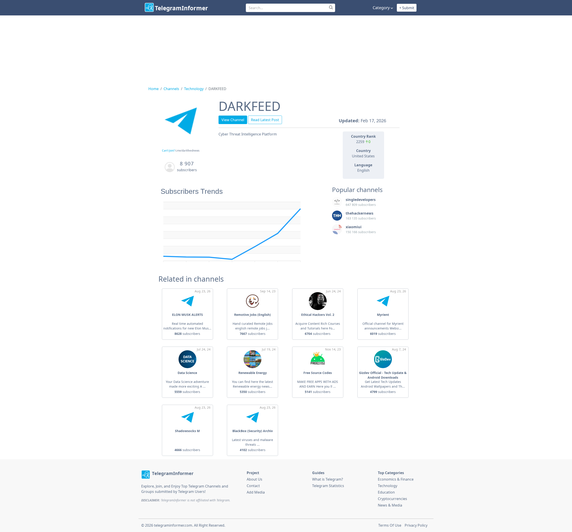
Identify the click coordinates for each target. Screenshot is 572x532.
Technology (194, 88)
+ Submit (406, 7)
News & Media (390, 505)
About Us (254, 479)
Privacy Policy (416, 525)
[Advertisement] (286, 49)
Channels (171, 88)
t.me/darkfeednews (187, 150)
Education (386, 492)
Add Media (256, 492)
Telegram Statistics (328, 485)
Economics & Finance (396, 479)
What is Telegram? (327, 479)
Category (381, 7)
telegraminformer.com (173, 525)
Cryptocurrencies (392, 498)
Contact (253, 485)
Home (153, 88)
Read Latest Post (265, 119)
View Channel (232, 119)
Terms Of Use (389, 525)
